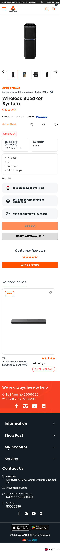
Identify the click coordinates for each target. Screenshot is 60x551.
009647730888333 (19, 497)
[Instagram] (25, 407)
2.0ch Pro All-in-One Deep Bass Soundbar (15, 363)
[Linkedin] (43, 407)
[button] (9, 109)
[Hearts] (43, 124)
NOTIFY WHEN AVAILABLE (30, 236)
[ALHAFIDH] (13, 9)
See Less (6, 178)
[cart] (53, 9)
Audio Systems (11, 88)
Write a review (30, 265)
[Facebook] (16, 407)
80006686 (13, 506)
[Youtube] (34, 407)
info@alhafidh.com (20, 398)
